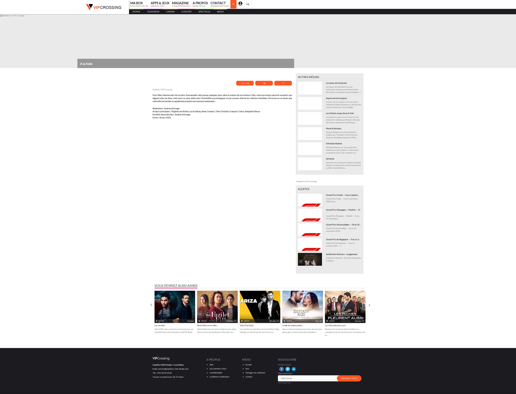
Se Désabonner (284, 382)
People (136, 11)
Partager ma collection (255, 372)
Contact (249, 376)
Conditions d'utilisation (219, 376)
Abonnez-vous (349, 378)
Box (247, 368)
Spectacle (204, 11)
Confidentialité (216, 372)
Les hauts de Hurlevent (336, 83)
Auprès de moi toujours (336, 98)
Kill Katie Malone (334, 143)
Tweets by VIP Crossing (306, 181)
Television (153, 11)
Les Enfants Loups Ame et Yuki (340, 113)
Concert (186, 11)
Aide (211, 364)
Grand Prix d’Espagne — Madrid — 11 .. (343, 210)
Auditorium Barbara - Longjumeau (341, 254)
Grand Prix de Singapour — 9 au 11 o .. (343, 239)
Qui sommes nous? (218, 368)
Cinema (170, 11)
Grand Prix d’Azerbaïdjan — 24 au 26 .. (343, 224)
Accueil (249, 364)
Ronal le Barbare (333, 128)
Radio (220, 11)
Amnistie (330, 158)
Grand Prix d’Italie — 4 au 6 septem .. (342, 195)
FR (248, 4)
